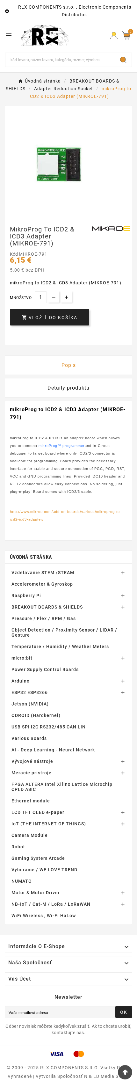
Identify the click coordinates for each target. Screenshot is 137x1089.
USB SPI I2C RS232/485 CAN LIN (48, 726)
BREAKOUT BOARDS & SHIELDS (47, 607)
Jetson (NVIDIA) (30, 703)
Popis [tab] (68, 365)
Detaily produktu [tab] (68, 388)
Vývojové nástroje (32, 761)
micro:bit (21, 658)
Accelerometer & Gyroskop (42, 584)
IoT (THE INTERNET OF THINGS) (48, 823)
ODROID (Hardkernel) (36, 715)
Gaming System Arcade (38, 858)
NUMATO (21, 881)
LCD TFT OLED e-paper (37, 812)
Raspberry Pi (26, 595)
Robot (18, 846)
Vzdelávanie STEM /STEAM (42, 572)
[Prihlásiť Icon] (114, 35)
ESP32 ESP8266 (29, 692)
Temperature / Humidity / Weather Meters (60, 646)
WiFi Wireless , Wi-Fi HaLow (43, 915)
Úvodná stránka (31, 557)
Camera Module (29, 835)
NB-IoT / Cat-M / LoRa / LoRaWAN (50, 904)
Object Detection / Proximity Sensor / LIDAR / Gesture (64, 632)
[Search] (123, 59)
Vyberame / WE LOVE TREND (44, 869)
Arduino (20, 680)
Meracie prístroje (31, 772)
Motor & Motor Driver (35, 892)
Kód (14, 254)
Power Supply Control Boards (45, 669)
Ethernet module (30, 800)
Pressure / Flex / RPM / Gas (43, 618)
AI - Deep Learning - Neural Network (53, 749)
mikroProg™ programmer (62, 446)
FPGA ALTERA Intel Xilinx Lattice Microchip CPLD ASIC (61, 787)
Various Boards (29, 738)
